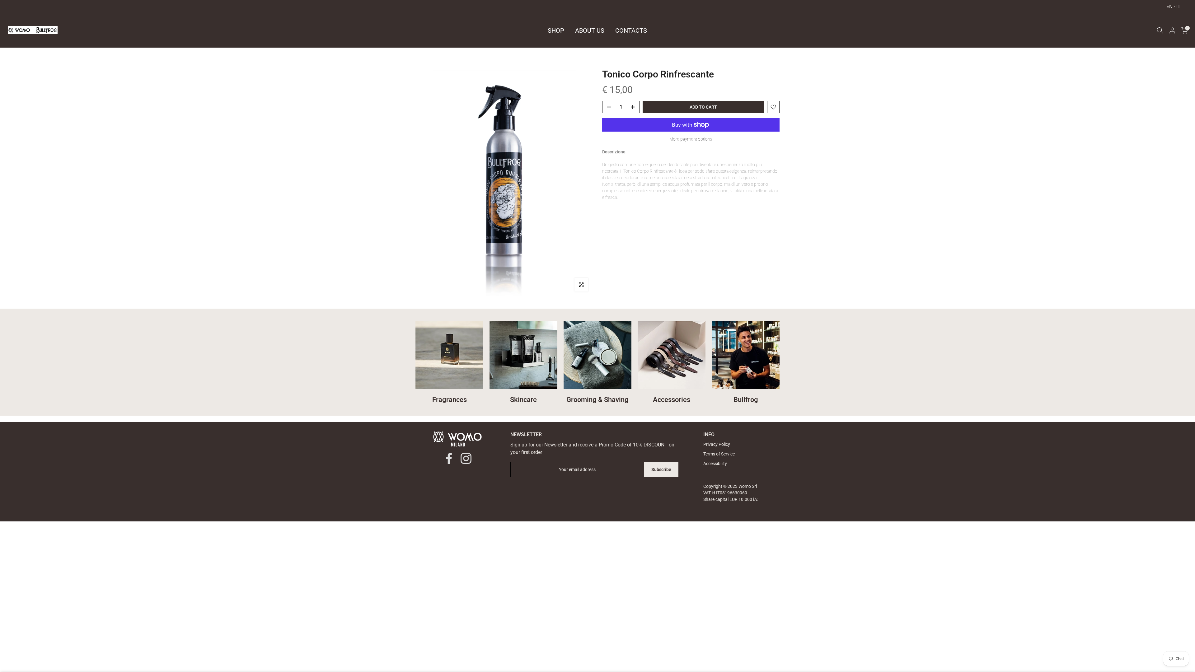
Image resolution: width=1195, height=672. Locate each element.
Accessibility (715, 463)
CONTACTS (631, 30)
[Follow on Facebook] (448, 458)
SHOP (556, 30)
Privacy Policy (716, 444)
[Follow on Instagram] (466, 458)
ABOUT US (589, 30)
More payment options (690, 139)
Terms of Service (719, 453)
